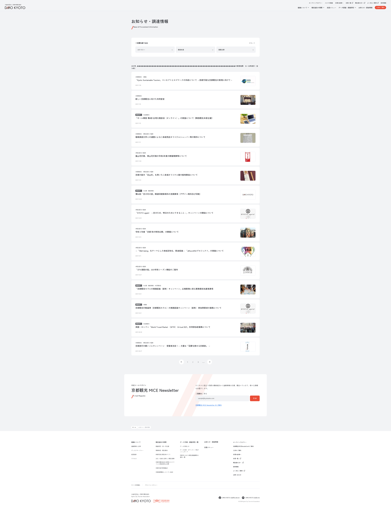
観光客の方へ (359, 3)
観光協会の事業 (161, 442)
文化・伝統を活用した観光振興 (165, 458)
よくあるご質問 (372, 3)
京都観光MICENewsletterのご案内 (243, 446)
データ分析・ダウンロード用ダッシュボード (189, 451)
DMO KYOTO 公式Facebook (230, 498)
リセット (252, 43)
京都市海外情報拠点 (162, 468)
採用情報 (383, 3)
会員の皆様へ (339, 3)
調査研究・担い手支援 (162, 446)
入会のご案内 (380, 7)
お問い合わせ (237, 475)
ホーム (134, 427)
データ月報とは (184, 446)
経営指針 (134, 454)
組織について (136, 442)
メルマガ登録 (329, 3)
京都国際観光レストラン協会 (164, 472)
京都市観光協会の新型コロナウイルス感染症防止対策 (165, 463)
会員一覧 (348, 3)
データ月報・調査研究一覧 (189, 442)
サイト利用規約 (135, 485)
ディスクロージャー (137, 450)
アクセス (134, 458)
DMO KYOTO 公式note (253, 498)
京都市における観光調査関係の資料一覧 (189, 456)
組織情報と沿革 (136, 446)
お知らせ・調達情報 (365, 8)
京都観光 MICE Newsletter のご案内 (209, 405)
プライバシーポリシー (151, 485)
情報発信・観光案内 (162, 450)
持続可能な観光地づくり (163, 454)
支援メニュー (331, 8)
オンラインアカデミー (315, 3)
